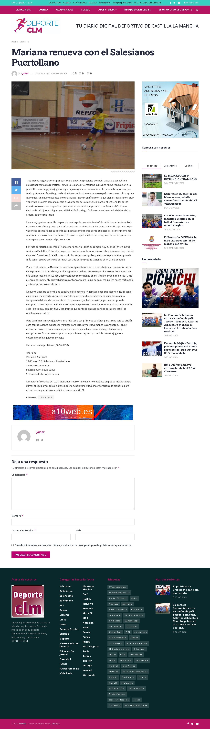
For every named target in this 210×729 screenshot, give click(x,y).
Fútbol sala (125, 660)
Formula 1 (65, 659)
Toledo (136, 700)
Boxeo (63, 610)
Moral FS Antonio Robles (135, 671)
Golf (85, 594)
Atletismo (65, 586)
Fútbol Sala (24, 41)
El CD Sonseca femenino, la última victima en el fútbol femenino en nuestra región (180, 220)
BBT (62, 605)
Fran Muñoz (136, 654)
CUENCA (67, 2)
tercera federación (119, 700)
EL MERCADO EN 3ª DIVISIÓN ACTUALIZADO (180, 177)
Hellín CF (113, 666)
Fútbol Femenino (69, 668)
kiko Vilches (129, 666)
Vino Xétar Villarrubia (136, 705)
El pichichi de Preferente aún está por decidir (186, 590)
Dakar (63, 624)
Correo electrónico (23, 530)
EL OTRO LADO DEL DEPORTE (147, 2)
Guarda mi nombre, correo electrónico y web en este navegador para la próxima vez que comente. (73, 545)
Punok (86, 637)
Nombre (17, 515)
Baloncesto (66, 595)
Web (78, 530)
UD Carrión (114, 705)
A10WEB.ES (54, 723)
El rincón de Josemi (67, 653)
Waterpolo (89, 675)
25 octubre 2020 (42, 73)
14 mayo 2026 (172, 375)
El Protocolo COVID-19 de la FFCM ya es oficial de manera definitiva (180, 240)
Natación (88, 622)
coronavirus (140, 632)
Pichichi (142, 677)
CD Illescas (114, 620)
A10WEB (22, 723)
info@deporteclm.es (122, 2)
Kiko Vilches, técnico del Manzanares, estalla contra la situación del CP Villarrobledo (181, 198)
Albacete (113, 604)
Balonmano (66, 600)
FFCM (123, 654)
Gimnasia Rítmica (88, 588)
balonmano (115, 615)
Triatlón (87, 660)
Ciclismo (64, 614)
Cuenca (134, 637)
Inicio (13, 41)
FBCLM (112, 654)
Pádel (86, 627)
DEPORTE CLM (19, 640)
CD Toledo (132, 626)
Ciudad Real (46, 397)
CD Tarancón (115, 626)
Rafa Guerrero (116, 688)
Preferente (127, 683)
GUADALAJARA (80, 2)
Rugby (86, 641)
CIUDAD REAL (55, 2)
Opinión (113, 677)
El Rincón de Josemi (119, 649)
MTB (85, 617)
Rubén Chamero (117, 694)
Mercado (88, 608)
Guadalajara (142, 660)
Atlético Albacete (118, 609)
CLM (128, 632)
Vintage (87, 665)
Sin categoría (91, 646)
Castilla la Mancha (134, 615)
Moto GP (88, 613)
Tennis (87, 656)
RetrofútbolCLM (136, 688)
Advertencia (104, 2)
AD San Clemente (118, 598)
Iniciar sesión (192, 2)
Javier (25, 73)
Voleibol (87, 670)
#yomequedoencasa (119, 592)
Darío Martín (115, 643)
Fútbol (63, 663)
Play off (113, 683)
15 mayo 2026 (152, 304)
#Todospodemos (117, 587)
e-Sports (65, 638)
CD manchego (132, 620)
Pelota (86, 632)
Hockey (87, 598)
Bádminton (66, 591)
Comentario (19, 474)
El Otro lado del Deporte (69, 645)
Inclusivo (88, 603)
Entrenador (140, 649)
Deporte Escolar (69, 629)
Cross (63, 619)
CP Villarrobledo (117, 637)
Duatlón (64, 633)
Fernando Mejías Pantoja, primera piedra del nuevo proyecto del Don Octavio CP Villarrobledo (180, 348)
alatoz (134, 598)
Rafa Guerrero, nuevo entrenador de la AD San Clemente (180, 368)
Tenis (86, 651)
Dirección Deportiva (136, 643)
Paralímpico (128, 677)
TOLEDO (93, 2)
